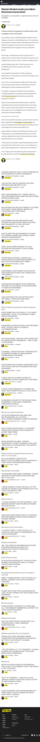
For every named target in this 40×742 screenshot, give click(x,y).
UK (6, 346)
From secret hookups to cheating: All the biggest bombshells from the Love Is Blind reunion (19, 608)
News (22, 176)
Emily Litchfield (10, 382)
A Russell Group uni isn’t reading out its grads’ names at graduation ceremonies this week (19, 353)
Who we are (27, 716)
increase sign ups (10, 96)
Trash (23, 479)
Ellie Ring (8, 551)
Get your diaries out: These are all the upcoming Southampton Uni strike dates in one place (20, 196)
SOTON (7, 178)
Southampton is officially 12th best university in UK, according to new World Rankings (19, 314)
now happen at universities (23, 122)
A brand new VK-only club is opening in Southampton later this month (20, 173)
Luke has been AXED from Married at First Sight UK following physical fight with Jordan (18, 692)
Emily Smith (8, 434)
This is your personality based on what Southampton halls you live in (19, 390)
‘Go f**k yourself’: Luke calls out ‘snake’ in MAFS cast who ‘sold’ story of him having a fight (19, 679)
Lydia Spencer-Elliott (12, 421)
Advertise (14, 716)
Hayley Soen (9, 447)
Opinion (18, 344)
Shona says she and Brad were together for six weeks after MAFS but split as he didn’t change (18, 638)
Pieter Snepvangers (12, 176)
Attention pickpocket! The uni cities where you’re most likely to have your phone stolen (18, 562)
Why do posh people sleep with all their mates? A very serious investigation (18, 623)
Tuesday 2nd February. (27, 154)
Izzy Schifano (9, 213)
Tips (29, 4)
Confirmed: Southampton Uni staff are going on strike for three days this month (18, 273)
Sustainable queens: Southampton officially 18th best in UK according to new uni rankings (18, 286)
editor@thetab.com (24, 735)
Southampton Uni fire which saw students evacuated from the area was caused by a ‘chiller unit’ (18, 222)
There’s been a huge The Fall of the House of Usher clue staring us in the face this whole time (19, 489)
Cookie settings (29, 719)
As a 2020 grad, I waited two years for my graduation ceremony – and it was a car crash (19, 340)
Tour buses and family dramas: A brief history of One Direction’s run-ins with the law (19, 476)
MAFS (16, 447)
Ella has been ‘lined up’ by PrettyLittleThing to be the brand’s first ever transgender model (19, 460)
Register (14, 724)
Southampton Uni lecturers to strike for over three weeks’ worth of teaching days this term (19, 209)
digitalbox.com (8, 735)
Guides (18, 25)
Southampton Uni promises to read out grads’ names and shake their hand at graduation (18, 235)
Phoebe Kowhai (10, 370)
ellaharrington (10, 393)
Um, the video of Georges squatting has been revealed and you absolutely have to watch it (18, 547)
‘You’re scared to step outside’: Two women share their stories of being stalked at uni (19, 504)
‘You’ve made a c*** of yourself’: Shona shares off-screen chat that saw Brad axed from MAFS (20, 651)
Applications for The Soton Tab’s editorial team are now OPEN (17, 298)
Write (24, 4)
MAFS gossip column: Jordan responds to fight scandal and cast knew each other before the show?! (19, 443)
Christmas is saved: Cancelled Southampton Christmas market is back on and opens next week (18, 260)
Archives (14, 719)
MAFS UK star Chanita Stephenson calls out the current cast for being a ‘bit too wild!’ (19, 666)
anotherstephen (11, 406)
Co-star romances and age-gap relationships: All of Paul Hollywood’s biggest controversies (19, 417)
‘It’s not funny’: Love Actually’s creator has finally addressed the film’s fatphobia (18, 532)
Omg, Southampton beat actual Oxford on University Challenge (17, 247)
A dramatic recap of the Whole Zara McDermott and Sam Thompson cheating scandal (18, 402)
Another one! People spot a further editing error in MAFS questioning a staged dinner (19, 517)
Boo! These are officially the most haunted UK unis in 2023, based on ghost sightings (18, 430)
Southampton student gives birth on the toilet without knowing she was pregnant (19, 366)
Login (13, 726)
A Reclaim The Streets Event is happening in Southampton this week (19, 379)
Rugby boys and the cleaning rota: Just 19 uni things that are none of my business (19, 593)
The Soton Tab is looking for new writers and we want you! (17, 184)
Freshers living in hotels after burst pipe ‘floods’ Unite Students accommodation (19, 327)
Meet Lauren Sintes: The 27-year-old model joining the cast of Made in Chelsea (18, 580)
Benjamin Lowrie (10, 25)
